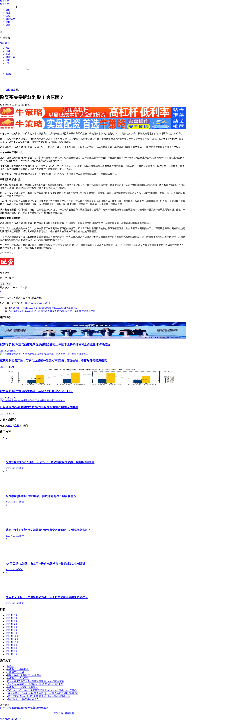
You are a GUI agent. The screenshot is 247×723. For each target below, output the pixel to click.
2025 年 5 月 (12, 621)
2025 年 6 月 (12, 618)
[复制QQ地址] (2, 284)
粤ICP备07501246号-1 (10, 719)
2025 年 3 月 (12, 627)
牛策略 (8, 74)
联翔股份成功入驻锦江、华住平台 (24, 675)
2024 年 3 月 (12, 648)
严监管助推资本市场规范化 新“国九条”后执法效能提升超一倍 (39, 696)
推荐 (13, 89)
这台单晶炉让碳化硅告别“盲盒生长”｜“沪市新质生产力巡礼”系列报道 (43, 693)
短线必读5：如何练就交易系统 (22, 687)
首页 (8, 89)
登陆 (9, 425)
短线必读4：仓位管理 (18, 678)
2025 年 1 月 (12, 633)
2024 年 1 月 (12, 654)
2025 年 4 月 (12, 624)
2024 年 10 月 (12, 642)
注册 (16, 425)
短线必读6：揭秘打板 (18, 669)
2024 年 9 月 (12, 645)
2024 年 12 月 (12, 636)
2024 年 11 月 (12, 639)
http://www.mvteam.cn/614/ (37, 303)
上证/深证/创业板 (15, 672)
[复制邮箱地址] (8, 284)
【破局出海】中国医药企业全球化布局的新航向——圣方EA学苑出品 (42, 308)
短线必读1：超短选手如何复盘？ (24, 699)
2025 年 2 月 (12, 630)
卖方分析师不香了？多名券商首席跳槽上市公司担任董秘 (35, 681)
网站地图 (69, 713)
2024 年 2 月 (12, 651)
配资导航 (58, 713)
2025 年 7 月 (12, 615)
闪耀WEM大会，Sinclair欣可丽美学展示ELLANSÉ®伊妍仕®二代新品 (42, 690)
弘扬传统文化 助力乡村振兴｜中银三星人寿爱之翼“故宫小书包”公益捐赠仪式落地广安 (51, 311)
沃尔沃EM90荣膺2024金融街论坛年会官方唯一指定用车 (35, 684)
